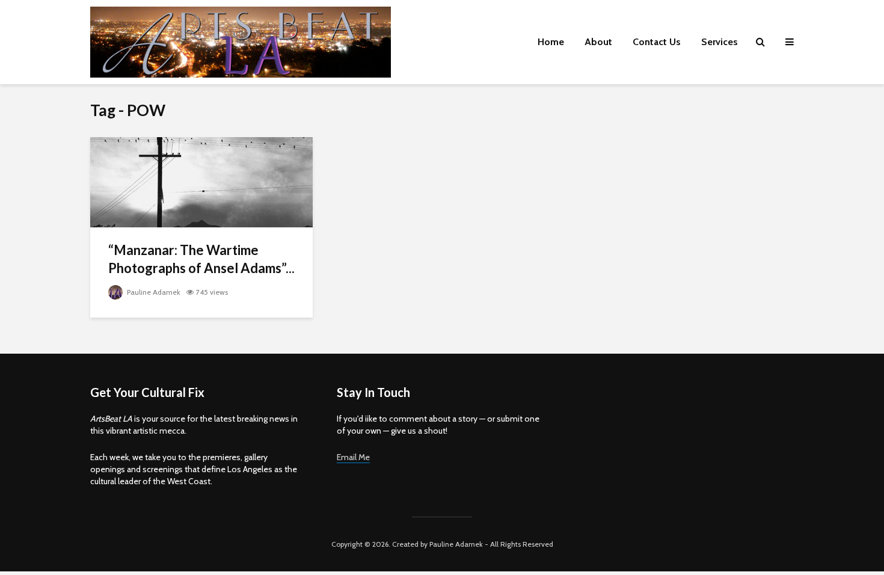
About (598, 42)
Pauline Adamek (152, 292)
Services (719, 42)
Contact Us (657, 42)
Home (551, 42)
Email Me (353, 457)
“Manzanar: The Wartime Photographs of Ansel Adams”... (201, 259)
